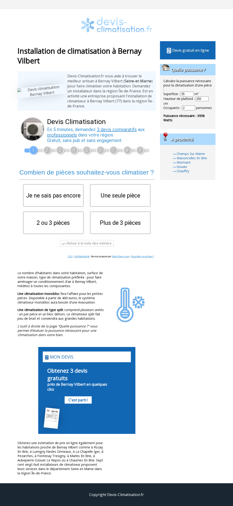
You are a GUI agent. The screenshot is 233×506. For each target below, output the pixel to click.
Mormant (184, 162)
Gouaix (182, 166)
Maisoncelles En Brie (192, 158)
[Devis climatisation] (116, 38)
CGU (70, 256)
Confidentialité (81, 256)
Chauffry (183, 171)
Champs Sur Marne (191, 154)
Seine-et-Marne (138, 80)
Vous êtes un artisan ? (142, 256)
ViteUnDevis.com (120, 256)
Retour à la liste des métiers (88, 243)
